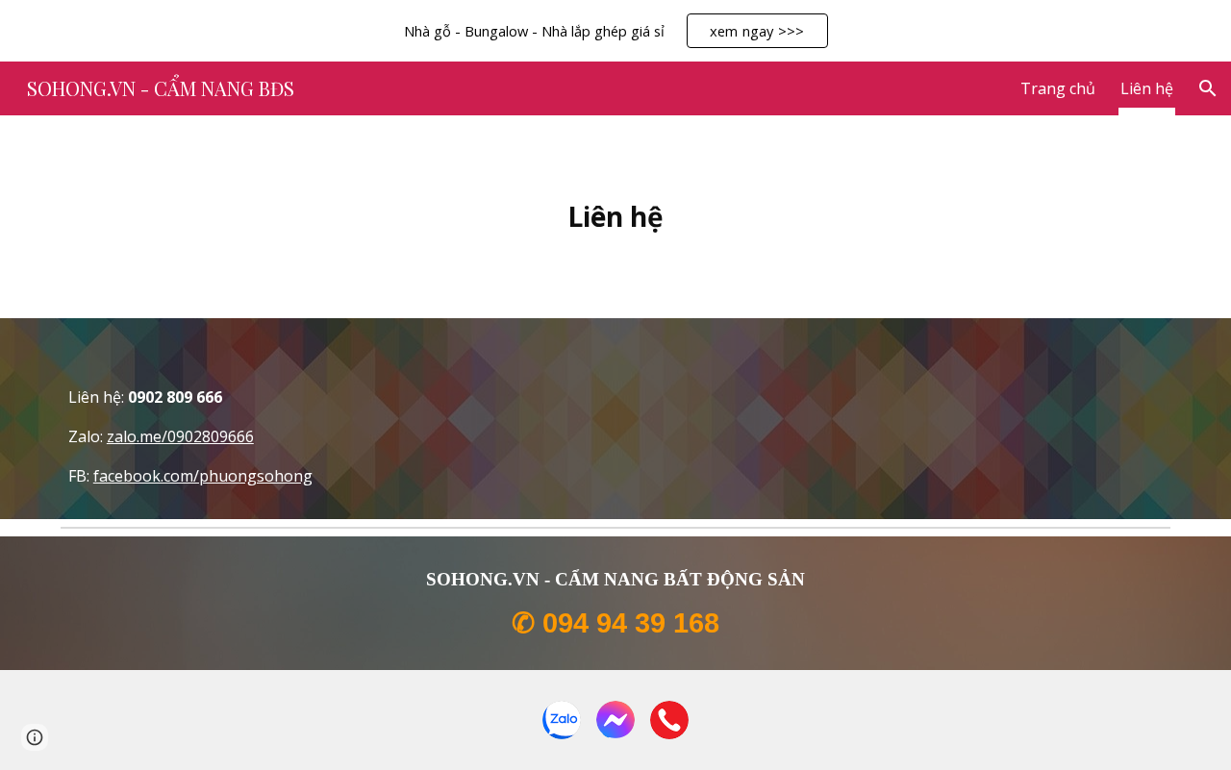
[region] (615, 31)
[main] (615, 216)
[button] (1208, 88)
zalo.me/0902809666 (180, 436)
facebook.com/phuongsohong (203, 475)
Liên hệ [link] (1146, 88)
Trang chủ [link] (1057, 88)
